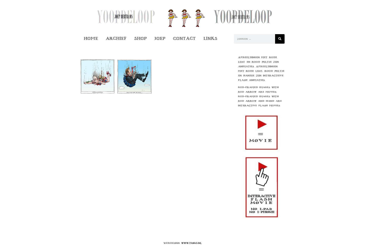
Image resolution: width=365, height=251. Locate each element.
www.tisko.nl (191, 243)
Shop (140, 38)
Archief (116, 38)
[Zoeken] (280, 39)
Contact (184, 38)
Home (91, 38)
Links (210, 38)
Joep (159, 38)
